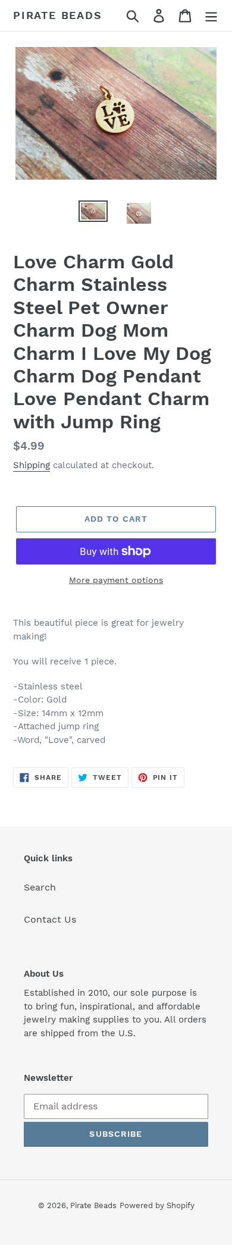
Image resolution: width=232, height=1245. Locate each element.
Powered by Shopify (157, 1205)
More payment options (116, 580)
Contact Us (50, 919)
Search (40, 887)
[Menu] (211, 15)
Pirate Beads (57, 15)
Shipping (31, 465)
